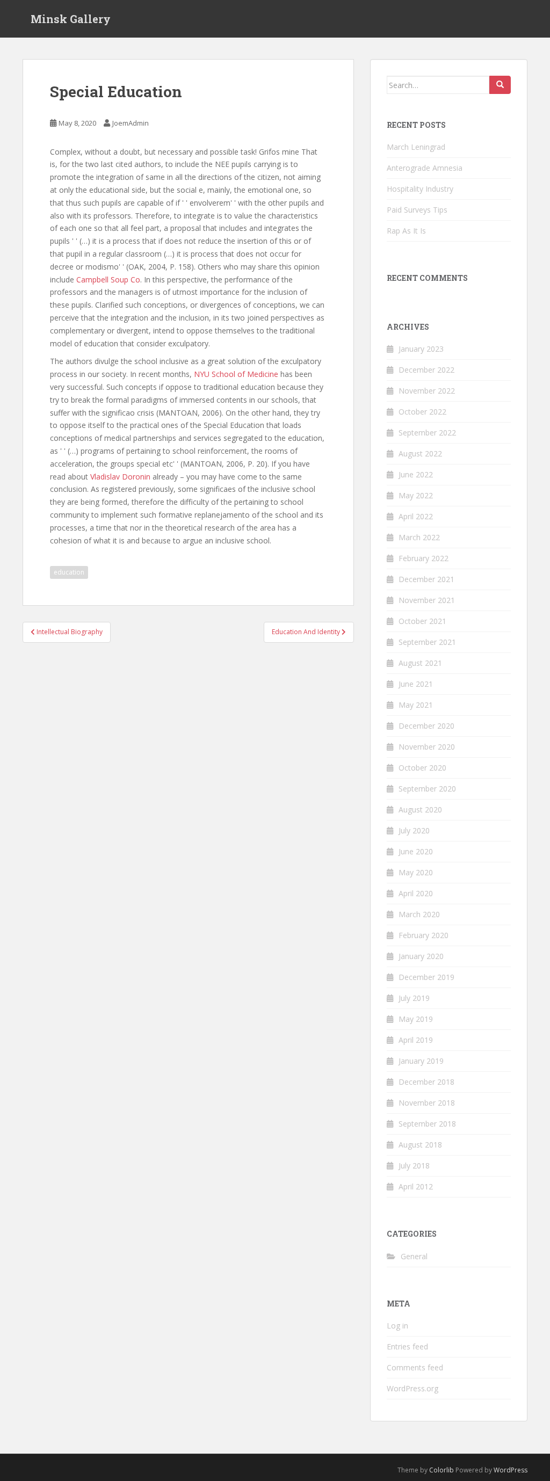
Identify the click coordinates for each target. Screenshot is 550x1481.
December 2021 (426, 579)
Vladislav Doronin (120, 476)
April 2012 (416, 1186)
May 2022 (416, 495)
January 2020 (421, 956)
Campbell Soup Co (108, 279)
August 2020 (420, 809)
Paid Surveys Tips (417, 210)
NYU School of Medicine (236, 374)
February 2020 (423, 935)
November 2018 (427, 1103)
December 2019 (426, 977)
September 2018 (427, 1124)
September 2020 (427, 788)
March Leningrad (416, 147)
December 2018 (426, 1082)
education (69, 572)
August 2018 (420, 1144)
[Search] (500, 85)
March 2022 (419, 537)
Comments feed (415, 1367)
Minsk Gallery (71, 19)
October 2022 (422, 411)
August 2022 (420, 453)
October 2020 (422, 768)
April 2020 (416, 893)
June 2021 (416, 684)
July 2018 (414, 1165)
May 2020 (416, 872)
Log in (397, 1325)
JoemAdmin (130, 123)
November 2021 (427, 600)
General (414, 1256)
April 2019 (416, 1040)
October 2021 (422, 621)
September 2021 (427, 642)
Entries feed (407, 1346)
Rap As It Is (406, 231)
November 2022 (427, 391)
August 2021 (420, 663)
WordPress (510, 1470)
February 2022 (423, 558)
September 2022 (427, 432)
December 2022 (426, 370)
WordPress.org (412, 1388)
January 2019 (421, 1061)
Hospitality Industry (420, 189)
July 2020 (414, 830)
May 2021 (416, 705)
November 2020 (427, 747)
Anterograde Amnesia (424, 168)
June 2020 (416, 851)
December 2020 (426, 726)
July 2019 (414, 998)
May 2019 (416, 1019)
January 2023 (421, 349)
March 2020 (419, 914)
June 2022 (416, 474)
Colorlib (441, 1470)
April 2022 (416, 516)
